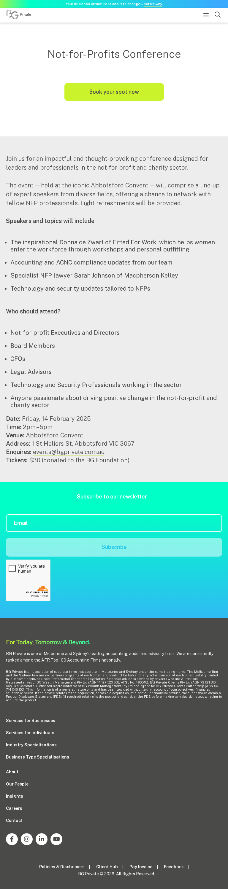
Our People (17, 784)
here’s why (153, 4)
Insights (14, 796)
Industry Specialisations (31, 745)
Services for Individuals (30, 732)
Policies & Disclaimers (62, 866)
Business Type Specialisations (37, 757)
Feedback (174, 866)
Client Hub (107, 866)
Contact (14, 820)
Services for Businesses (30, 720)
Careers (14, 808)
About (12, 771)
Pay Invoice (140, 866)
